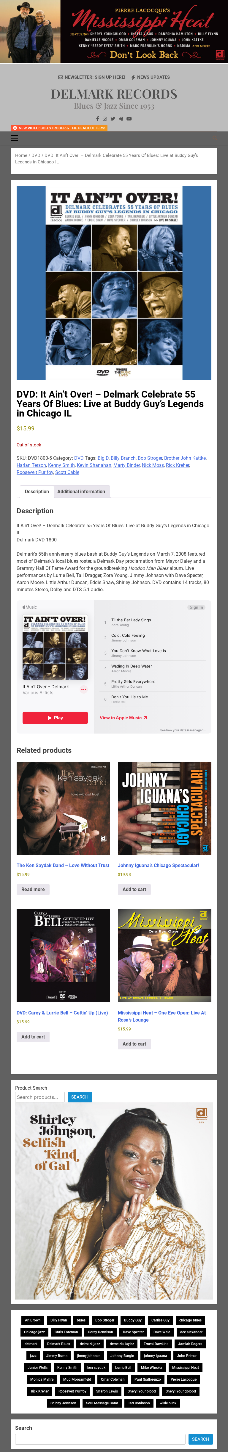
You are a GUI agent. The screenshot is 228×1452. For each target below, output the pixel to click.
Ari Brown (33, 1320)
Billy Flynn (58, 1320)
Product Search (31, 1088)
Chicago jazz (34, 1332)
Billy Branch (123, 458)
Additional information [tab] (81, 491)
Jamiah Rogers (190, 1344)
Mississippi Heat (185, 1368)
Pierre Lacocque (184, 1379)
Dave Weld (161, 1332)
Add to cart (134, 889)
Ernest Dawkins (156, 1344)
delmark (31, 1344)
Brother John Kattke (185, 458)
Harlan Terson (31, 465)
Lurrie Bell (123, 1368)
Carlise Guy (160, 1320)
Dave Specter (133, 1332)
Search (79, 1097)
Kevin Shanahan (94, 465)
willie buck (168, 1403)
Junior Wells (38, 1368)
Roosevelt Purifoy (35, 472)
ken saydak (96, 1368)
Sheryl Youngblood (181, 1391)
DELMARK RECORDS (114, 93)
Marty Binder (126, 465)
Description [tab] (37, 491)
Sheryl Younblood (142, 1391)
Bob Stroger (150, 458)
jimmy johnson (89, 1356)
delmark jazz (90, 1344)
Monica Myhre (41, 1379)
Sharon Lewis (107, 1391)
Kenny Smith (61, 465)
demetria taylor (122, 1344)
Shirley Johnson (63, 1403)
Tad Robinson (139, 1403)
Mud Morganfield (77, 1379)
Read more (33, 889)
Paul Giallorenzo (147, 1379)
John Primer (187, 1356)
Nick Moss (153, 465)
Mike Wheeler (151, 1368)
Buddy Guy (133, 1320)
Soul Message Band (102, 1403)
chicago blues (190, 1320)
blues (81, 1320)
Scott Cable (67, 472)
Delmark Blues (58, 1344)
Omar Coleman (113, 1379)
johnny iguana (155, 1356)
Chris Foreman (66, 1332)
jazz (33, 1356)
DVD (35, 155)
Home (21, 155)
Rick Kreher (177, 465)
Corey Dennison (100, 1332)
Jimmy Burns (56, 1356)
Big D (103, 458)
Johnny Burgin (122, 1356)
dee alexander (191, 1332)
